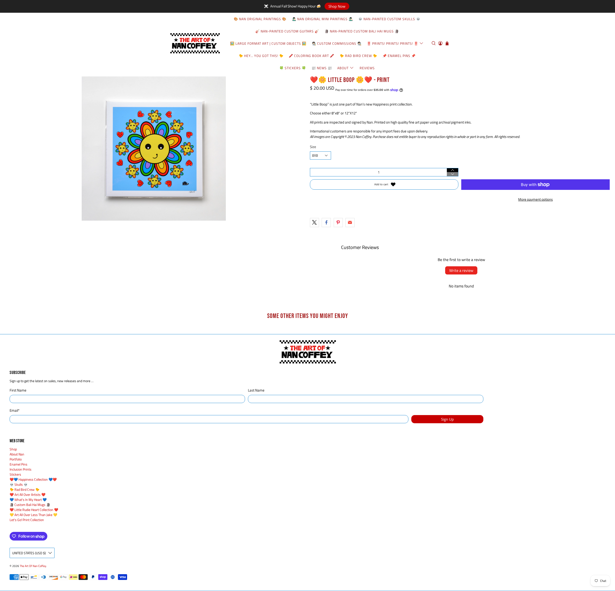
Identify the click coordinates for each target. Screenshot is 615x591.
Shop (13, 449)
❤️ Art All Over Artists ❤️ (27, 494)
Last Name (256, 390)
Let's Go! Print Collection (27, 519)
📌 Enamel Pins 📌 (399, 55)
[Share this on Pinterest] (338, 222)
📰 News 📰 (322, 67)
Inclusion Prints (20, 469)
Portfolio (16, 459)
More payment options (535, 199)
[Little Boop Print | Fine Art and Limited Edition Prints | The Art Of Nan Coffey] (153, 148)
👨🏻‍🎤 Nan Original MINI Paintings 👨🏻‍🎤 (322, 18)
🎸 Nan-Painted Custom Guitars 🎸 (287, 31)
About (343, 67)
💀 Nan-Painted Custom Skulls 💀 (389, 18)
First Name (18, 390)
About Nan (17, 454)
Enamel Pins (18, 464)
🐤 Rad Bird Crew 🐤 (358, 55)
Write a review (461, 270)
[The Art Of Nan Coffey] (194, 43)
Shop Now (336, 6)
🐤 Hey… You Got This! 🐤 (261, 55)
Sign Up (447, 419)
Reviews (367, 67)
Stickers (15, 474)
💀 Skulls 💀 (19, 484)
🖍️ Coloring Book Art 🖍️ (311, 55)
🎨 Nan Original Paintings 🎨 (260, 18)
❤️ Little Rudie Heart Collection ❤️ (34, 509)
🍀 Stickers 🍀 (292, 67)
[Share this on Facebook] (326, 222)
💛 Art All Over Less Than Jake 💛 (33, 514)
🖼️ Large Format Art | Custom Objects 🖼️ (268, 43)
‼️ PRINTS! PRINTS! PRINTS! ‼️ (392, 43)
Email (14, 410)
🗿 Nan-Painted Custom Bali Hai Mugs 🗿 (362, 31)
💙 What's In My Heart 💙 (28, 499)
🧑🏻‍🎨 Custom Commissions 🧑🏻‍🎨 (337, 43)
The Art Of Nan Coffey (33, 566)
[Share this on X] (314, 222)
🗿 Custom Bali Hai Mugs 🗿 (30, 504)
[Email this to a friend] (350, 222)
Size (313, 146)
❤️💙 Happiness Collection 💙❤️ (33, 479)
